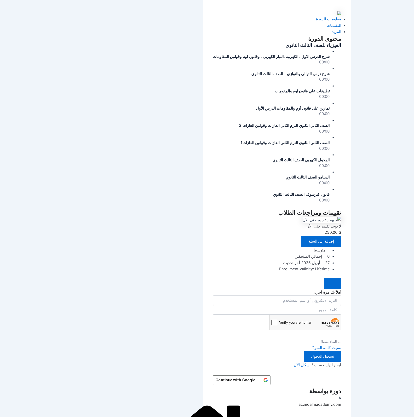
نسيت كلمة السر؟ (326, 347)
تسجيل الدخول (322, 356)
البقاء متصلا (329, 341)
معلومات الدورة (328, 19)
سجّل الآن (301, 364)
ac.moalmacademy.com (320, 404)
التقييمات (334, 25)
